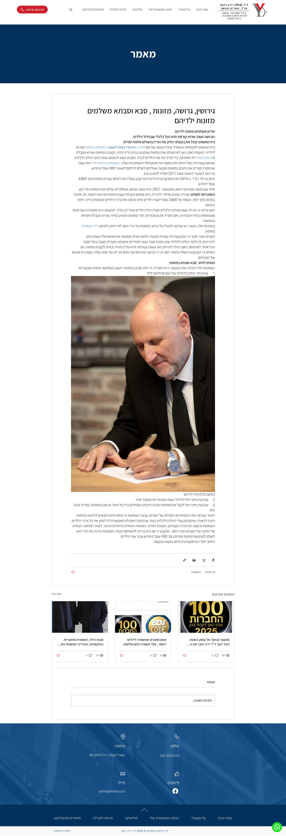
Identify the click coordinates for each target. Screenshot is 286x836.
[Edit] (277, 827)
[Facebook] (175, 791)
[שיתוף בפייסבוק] (213, 560)
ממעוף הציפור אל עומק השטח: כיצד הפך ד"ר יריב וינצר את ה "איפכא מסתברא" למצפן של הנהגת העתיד (209, 641)
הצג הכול (56, 594)
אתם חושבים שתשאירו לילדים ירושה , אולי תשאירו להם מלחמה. (144, 641)
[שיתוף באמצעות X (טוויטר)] (203, 560)
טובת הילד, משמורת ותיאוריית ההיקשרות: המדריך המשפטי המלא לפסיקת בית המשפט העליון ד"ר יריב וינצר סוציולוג (80, 641)
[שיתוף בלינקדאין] (194, 560)
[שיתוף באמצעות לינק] (184, 560)
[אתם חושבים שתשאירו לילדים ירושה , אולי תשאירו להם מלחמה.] (143, 617)
